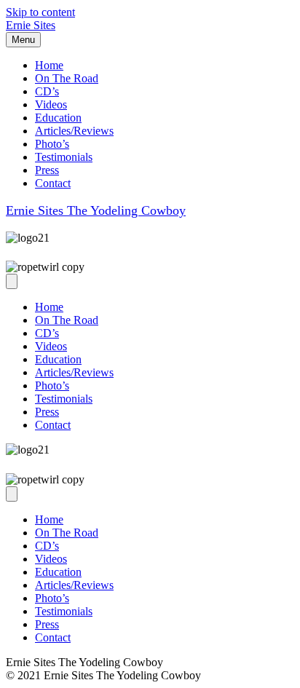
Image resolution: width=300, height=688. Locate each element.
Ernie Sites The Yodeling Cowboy (96, 210)
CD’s (47, 91)
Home (49, 65)
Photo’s (52, 144)
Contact (53, 183)
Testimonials (63, 157)
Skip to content (40, 12)
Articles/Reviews (74, 130)
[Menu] (11, 281)
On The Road (66, 78)
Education (58, 117)
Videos (51, 104)
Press (47, 170)
